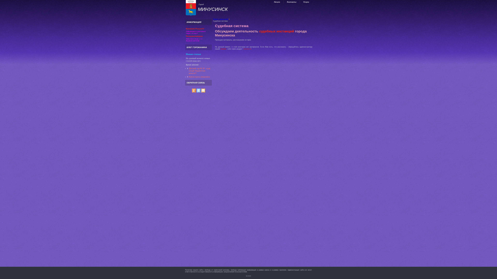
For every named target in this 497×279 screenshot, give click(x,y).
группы (223, 49)
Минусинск (213, 9)
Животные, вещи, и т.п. (194, 39)
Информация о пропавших (196, 31)
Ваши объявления (192, 41)
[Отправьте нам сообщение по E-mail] (203, 92)
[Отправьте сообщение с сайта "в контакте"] (198, 92)
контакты (247, 49)
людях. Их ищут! (192, 33)
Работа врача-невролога (199, 77)
